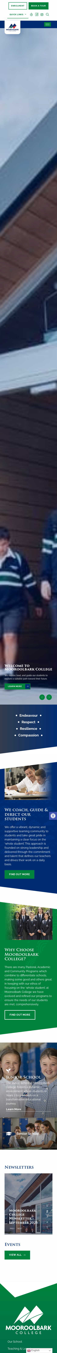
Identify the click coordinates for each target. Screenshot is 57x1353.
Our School (15, 1341)
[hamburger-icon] (47, 24)
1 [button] (47, 1204)
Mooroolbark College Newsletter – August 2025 (22, 1216)
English (35, 1350)
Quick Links (16, 14)
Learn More (13, 1109)
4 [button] (47, 1220)
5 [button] (47, 1225)
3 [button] (47, 1214)
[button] (53, 816)
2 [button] (47, 1209)
